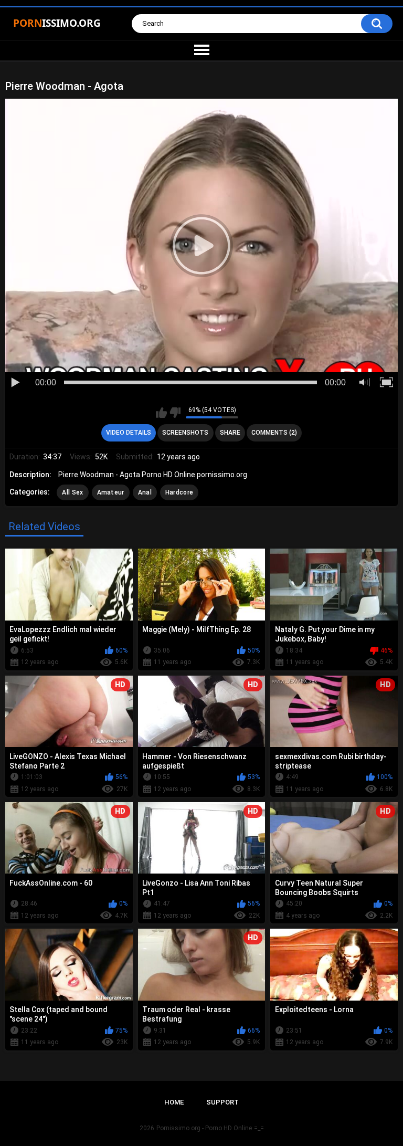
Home (174, 1102)
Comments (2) (274, 432)
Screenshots (185, 432)
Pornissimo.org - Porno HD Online (204, 1128)
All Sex (72, 492)
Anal (145, 492)
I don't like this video (175, 412)
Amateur (110, 492)
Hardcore (179, 492)
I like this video (161, 412)
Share (230, 432)
